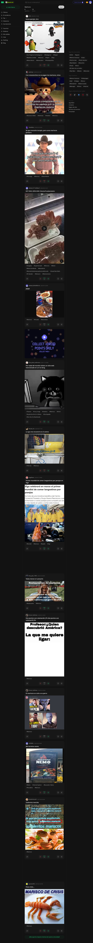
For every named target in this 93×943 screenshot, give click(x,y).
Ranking (5, 40)
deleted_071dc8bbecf (34, 188)
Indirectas (40, 115)
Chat (4, 37)
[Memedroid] (2, 2)
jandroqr (31, 72)
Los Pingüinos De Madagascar (34, 55)
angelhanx (31, 477)
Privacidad (72, 111)
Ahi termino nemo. (32, 746)
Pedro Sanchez (83, 60)
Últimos (5, 12)
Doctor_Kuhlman (33, 615)
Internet (86, 86)
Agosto (77, 55)
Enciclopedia (47, 414)
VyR (71, 81)
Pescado (37, 319)
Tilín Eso (29, 465)
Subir (11, 7)
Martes (79, 71)
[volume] (61, 261)
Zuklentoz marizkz (32, 802)
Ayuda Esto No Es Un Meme (34, 414)
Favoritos (5, 28)
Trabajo (77, 81)
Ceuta (71, 65)
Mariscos (41, 57)
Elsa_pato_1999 (33, 575)
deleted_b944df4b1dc (34, 285)
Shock (59, 411)
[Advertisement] (80, 27)
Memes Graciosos (74, 57)
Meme (53, 265)
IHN (30, 16)
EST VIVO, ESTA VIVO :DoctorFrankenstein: (40, 191)
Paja (53, 57)
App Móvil (71, 103)
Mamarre (38, 274)
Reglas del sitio (73, 107)
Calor (83, 57)
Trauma (29, 411)
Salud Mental (45, 176)
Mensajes (72, 86)
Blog (4, 43)
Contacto (71, 105)
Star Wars (72, 71)
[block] (61, 65)
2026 (71, 55)
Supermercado (38, 265)
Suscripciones (7, 24)
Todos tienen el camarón (34, 579)
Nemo (28, 785)
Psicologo (29, 176)
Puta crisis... (30, 887)
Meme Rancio (30, 60)
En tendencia (6, 15)
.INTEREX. (31, 743)
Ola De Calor (73, 60)
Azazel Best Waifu (55, 271)
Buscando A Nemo (49, 785)
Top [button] (4, 18)
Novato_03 (31, 428)
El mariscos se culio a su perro (36, 693)
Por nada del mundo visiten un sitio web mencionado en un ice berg (40, 367)
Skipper (56, 55)
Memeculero (40, 60)
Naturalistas (45, 319)
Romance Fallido (31, 115)
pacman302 (32, 884)
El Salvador (30, 274)
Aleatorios (6, 21)
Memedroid (42, 268)
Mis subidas (6, 34)
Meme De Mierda (31, 268)
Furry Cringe (37, 411)
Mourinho (81, 63)
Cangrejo (29, 265)
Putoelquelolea (50, 60)
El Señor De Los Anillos (76, 68)
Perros (83, 81)
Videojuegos (85, 78)
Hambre (48, 115)
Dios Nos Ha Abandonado (33, 417)
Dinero (79, 86)
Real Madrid (73, 63)
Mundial (29, 544)
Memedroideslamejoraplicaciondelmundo (37, 271)
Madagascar (48, 55)
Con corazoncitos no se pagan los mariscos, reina (43, 75)
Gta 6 (77, 65)
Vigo (49, 544)
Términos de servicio (74, 109)
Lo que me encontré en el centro (37, 432)
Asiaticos (45, 411)
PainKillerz (31, 127)
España (43, 544)
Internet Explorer (37, 785)
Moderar (5, 31)
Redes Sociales (82, 83)
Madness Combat (31, 57)
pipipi (28, 289)
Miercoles (86, 71)
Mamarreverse (46, 274)
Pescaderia (30, 787)
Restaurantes (30, 603)
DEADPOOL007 (33, 799)
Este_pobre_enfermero (34, 362)
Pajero (47, 57)
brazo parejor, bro (32, 19)
